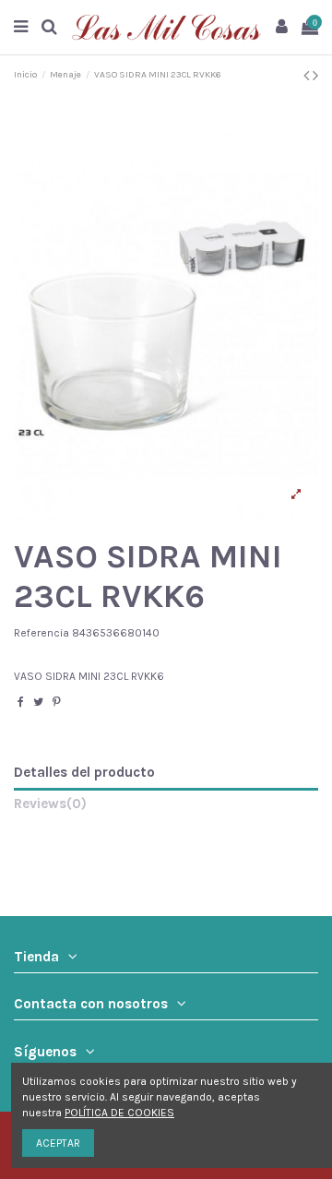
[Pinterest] (57, 702)
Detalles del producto (84, 772)
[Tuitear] (38, 702)
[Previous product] (308, 76)
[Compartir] (21, 702)
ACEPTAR (58, 1143)
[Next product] (315, 76)
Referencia (41, 632)
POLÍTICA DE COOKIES (119, 1112)
